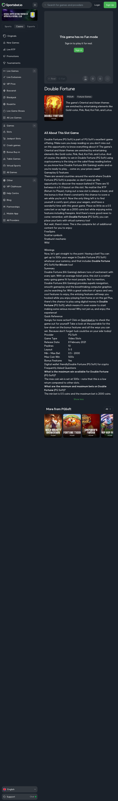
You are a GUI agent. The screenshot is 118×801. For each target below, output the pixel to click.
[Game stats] (93, 79)
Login (97, 5)
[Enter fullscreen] (107, 79)
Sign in (78, 50)
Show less (79, 399)
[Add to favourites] (100, 79)
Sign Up (110, 5)
